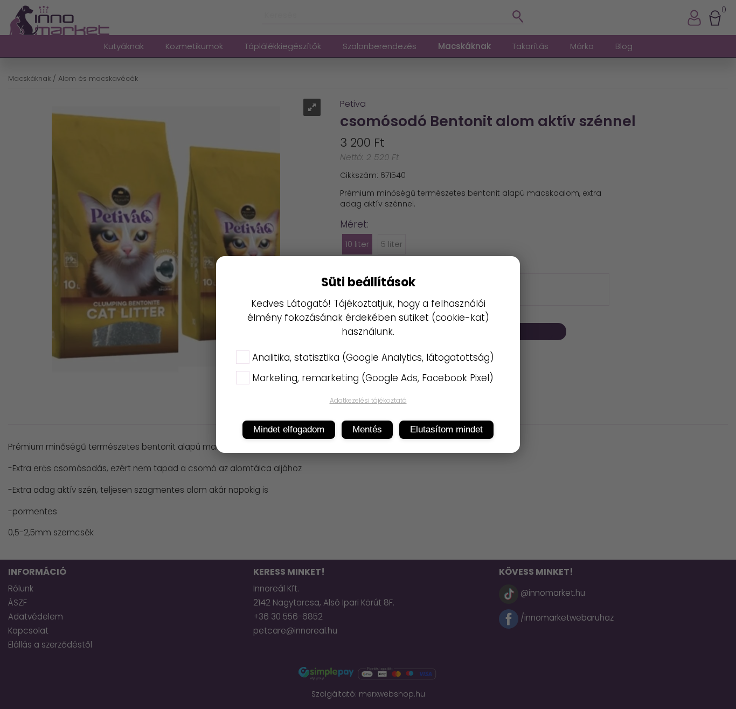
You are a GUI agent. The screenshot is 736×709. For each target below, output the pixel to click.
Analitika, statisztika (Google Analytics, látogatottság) (373, 357)
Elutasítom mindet (446, 429)
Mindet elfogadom (288, 429)
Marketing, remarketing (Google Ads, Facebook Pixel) (373, 378)
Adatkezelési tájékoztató (368, 400)
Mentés (367, 429)
